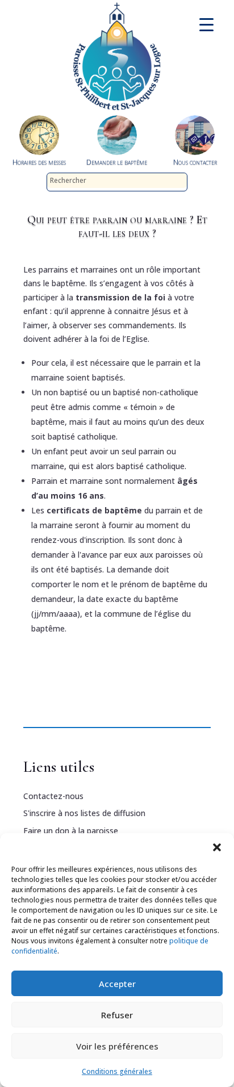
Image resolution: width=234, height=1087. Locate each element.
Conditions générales (117, 1071)
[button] (217, 847)
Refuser (117, 1015)
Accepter (117, 983)
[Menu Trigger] (206, 24)
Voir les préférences (117, 1046)
